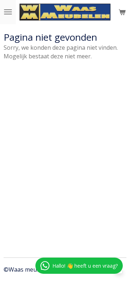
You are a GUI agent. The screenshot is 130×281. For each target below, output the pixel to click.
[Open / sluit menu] (8, 12)
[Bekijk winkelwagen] (122, 12)
